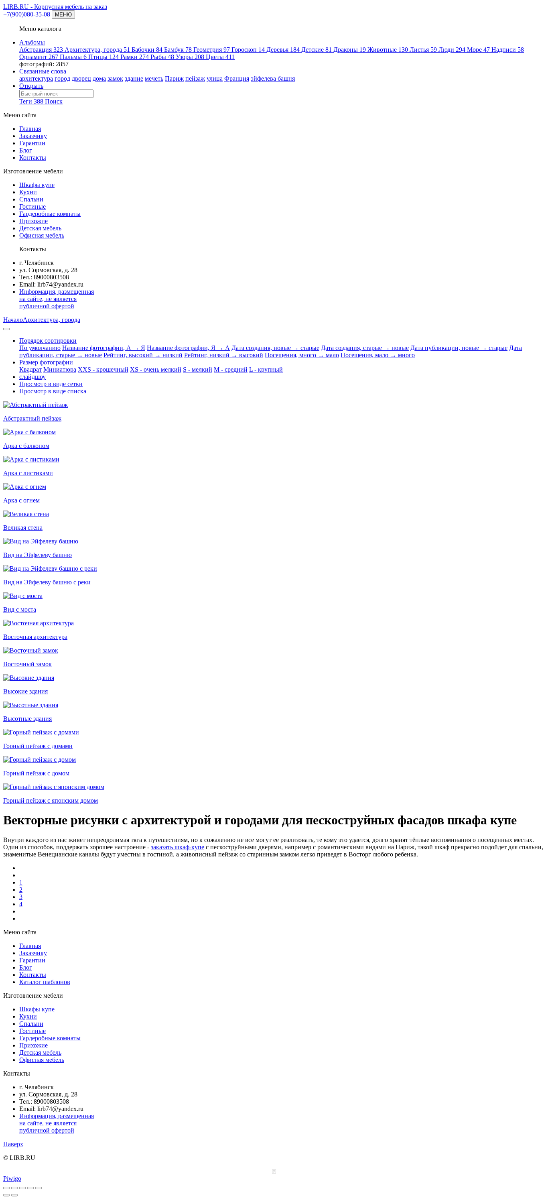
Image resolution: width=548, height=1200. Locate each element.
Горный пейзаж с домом (36, 773)
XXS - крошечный (103, 369)
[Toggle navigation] (6, 329)
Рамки (134, 56)
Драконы (349, 49)
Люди (451, 49)
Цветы (220, 56)
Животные (387, 49)
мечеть (154, 78)
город (62, 78)
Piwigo (12, 1178)
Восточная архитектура (35, 636)
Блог (25, 150)
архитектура (36, 78)
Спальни (31, 199)
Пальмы (73, 56)
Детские (316, 49)
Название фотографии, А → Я (103, 347)
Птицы (103, 56)
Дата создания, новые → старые (275, 347)
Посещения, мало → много (378, 355)
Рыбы (162, 56)
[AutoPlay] (38, 1188)
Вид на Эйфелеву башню (37, 554)
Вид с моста (19, 609)
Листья (423, 49)
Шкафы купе (37, 184)
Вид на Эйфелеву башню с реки (47, 582)
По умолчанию (40, 347)
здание (134, 78)
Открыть (31, 85)
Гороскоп (248, 49)
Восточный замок (27, 664)
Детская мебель (40, 228)
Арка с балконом (26, 445)
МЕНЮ (63, 15)
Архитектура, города (97, 49)
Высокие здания (25, 691)
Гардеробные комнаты (50, 213)
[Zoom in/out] (22, 1188)
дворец (81, 78)
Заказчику (33, 135)
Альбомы (32, 42)
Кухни (28, 192)
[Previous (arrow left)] (6, 1195)
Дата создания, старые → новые (365, 347)
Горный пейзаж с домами (38, 745)
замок (115, 78)
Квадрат (30, 369)
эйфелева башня (273, 78)
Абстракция (41, 49)
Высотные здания (27, 718)
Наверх (13, 1144)
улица (215, 78)
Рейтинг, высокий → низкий (143, 355)
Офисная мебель (41, 235)
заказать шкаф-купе (177, 847)
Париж (174, 78)
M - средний (231, 369)
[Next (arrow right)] (14, 1195)
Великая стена (23, 527)
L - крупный (266, 369)
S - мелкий (197, 369)
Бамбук (178, 49)
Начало (13, 319)
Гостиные (32, 206)
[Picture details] (30, 1188)
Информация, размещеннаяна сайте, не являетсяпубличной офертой (56, 298)
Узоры (190, 56)
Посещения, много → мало (302, 355)
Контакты (32, 157)
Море (478, 49)
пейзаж (195, 78)
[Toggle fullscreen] (14, 1188)
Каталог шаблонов (44, 981)
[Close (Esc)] (6, 1188)
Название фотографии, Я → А (188, 347)
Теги (31, 101)
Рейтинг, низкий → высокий (223, 355)
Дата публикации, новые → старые (458, 347)
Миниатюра (59, 369)
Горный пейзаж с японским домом (50, 800)
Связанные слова (42, 71)
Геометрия (211, 49)
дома (99, 78)
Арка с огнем (21, 500)
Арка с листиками (28, 473)
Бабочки (147, 49)
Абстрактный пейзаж (32, 418)
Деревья (283, 49)
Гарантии (32, 143)
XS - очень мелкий (155, 369)
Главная (30, 128)
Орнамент (38, 56)
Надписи (507, 49)
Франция (236, 78)
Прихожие (33, 221)
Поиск (54, 101)
